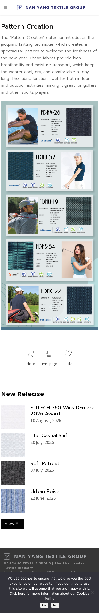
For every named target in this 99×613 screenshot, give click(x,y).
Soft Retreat (44, 463)
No (55, 605)
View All (13, 523)
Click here (17, 593)
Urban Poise (44, 491)
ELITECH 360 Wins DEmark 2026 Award (62, 410)
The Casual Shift (49, 435)
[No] (92, 592)
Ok (44, 605)
